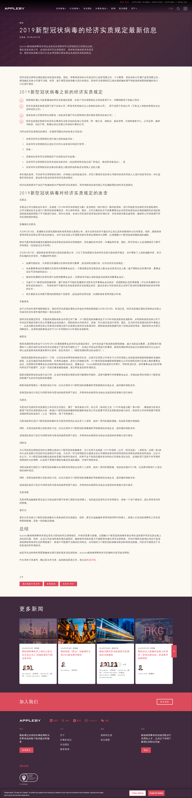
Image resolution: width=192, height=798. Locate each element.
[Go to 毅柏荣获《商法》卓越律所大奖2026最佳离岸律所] (76, 631)
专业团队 (64, 744)
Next (174, 651)
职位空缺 (165, 702)
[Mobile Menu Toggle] (185, 8)
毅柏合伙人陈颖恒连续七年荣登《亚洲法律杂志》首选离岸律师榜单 (153, 655)
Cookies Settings (138, 793)
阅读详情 (91, 560)
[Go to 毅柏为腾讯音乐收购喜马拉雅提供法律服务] (115, 631)
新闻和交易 (106, 735)
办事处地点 (66, 739)
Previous (18, 651)
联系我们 (26, 750)
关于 (62, 735)
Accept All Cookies (156, 793)
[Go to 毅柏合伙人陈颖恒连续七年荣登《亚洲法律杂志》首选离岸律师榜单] (154, 631)
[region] (96, 793)
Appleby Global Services (147, 2)
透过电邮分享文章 (31, 584)
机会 (146, 750)
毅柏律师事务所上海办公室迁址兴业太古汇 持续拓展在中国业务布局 (37, 655)
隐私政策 (24, 766)
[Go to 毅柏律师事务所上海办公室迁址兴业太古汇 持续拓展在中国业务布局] (38, 631)
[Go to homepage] (14, 8)
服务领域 (64, 749)
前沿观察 (105, 739)
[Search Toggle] (178, 8)
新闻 (22, 23)
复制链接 (51, 584)
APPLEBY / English (176, 2)
